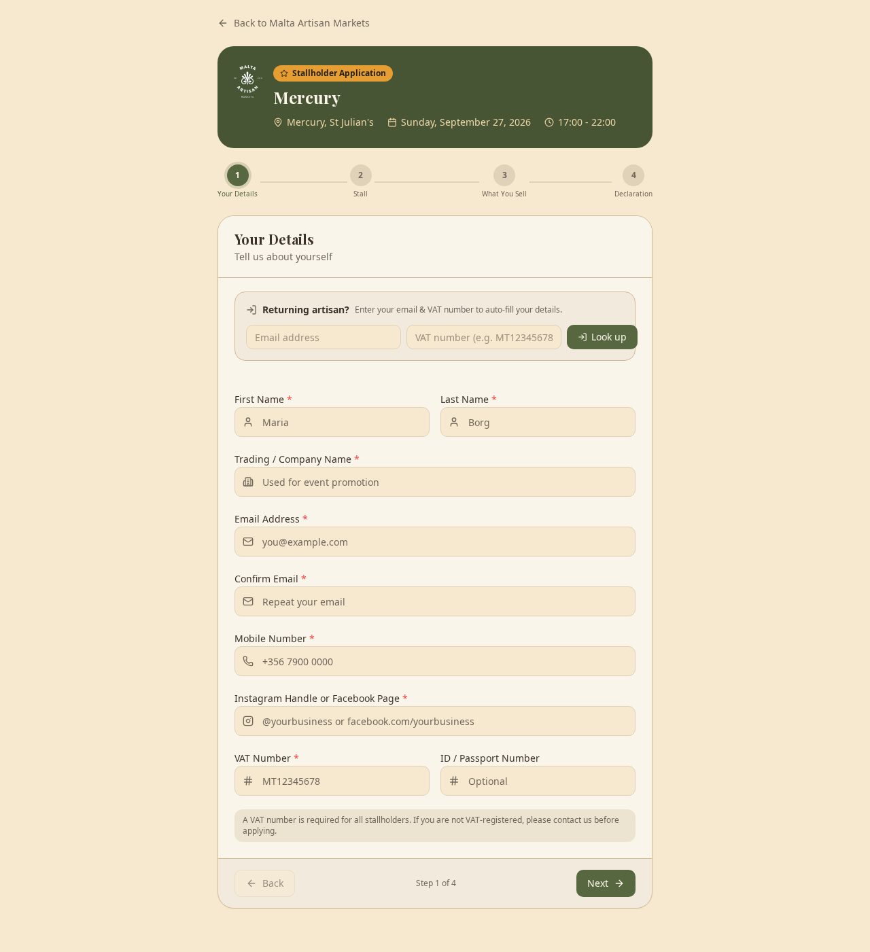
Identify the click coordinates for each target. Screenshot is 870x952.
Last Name (468, 399)
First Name (263, 399)
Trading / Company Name (297, 459)
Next (597, 883)
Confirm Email (270, 578)
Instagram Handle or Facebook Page (321, 698)
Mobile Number (274, 638)
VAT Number (266, 758)
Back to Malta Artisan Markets (302, 22)
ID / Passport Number (490, 758)
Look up (609, 336)
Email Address (271, 518)
